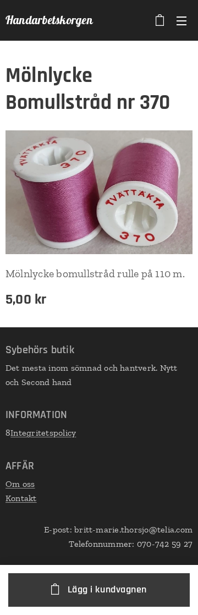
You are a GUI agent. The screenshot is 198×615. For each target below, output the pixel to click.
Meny (181, 20)
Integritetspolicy (43, 432)
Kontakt (21, 498)
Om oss (20, 484)
